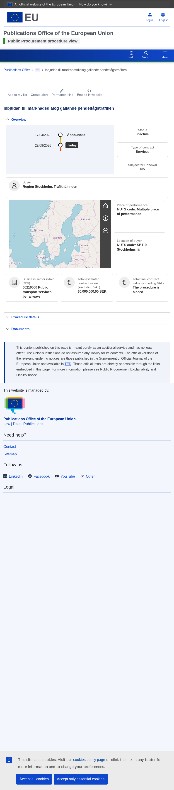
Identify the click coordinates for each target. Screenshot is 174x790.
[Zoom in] (105, 218)
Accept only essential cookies (80, 779)
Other (90, 476)
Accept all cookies (34, 779)
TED (68, 364)
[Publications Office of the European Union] (32, 17)
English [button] (163, 20)
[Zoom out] (105, 230)
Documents (20, 329)
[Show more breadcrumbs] (37, 70)
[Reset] (105, 205)
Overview (18, 119)
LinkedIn (16, 476)
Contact (9, 447)
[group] (54, 234)
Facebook (42, 476)
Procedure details (25, 317)
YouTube (67, 476)
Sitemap (10, 454)
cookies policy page (89, 760)
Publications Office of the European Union (39, 419)
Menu (165, 57)
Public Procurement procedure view (42, 41)
